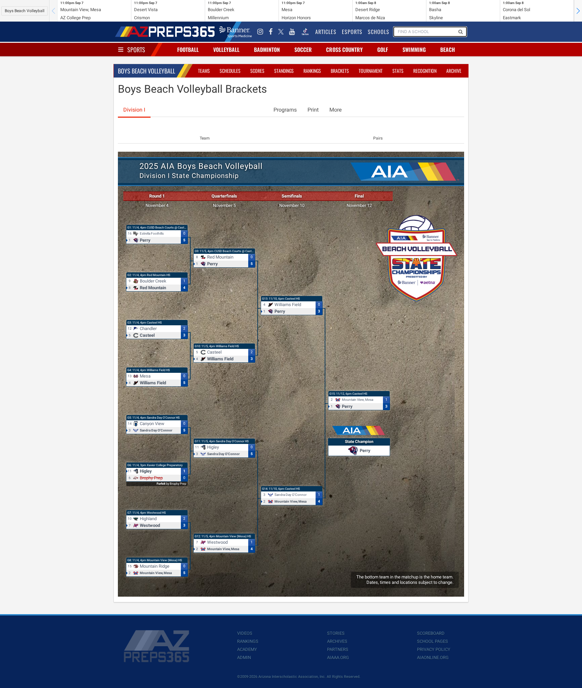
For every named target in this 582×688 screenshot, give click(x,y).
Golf (382, 50)
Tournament (371, 70)
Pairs (378, 138)
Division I (134, 110)
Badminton (267, 50)
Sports (136, 49)
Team (205, 138)
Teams (204, 70)
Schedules (230, 70)
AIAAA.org (338, 657)
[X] (281, 31)
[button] (578, 11)
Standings (284, 70)
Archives (337, 641)
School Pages (432, 641)
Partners (337, 649)
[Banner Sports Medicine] (235, 31)
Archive (453, 70)
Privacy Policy (433, 649)
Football (188, 50)
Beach (447, 50)
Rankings (312, 70)
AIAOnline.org (433, 657)
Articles (325, 32)
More (335, 110)
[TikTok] (305, 31)
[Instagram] (260, 31)
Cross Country (344, 50)
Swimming (414, 50)
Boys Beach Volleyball (24, 10)
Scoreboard (431, 633)
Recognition (425, 70)
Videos (244, 633)
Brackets (340, 70)
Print (313, 110)
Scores (257, 70)
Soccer (303, 50)
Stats (397, 70)
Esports (352, 32)
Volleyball (226, 50)
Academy (247, 649)
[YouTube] (292, 31)
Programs (285, 110)
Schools (378, 32)
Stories (336, 633)
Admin (244, 657)
